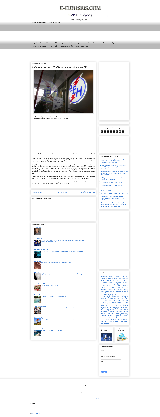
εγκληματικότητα (113, 297)
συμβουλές (124, 310)
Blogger (97, 398)
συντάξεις (118, 313)
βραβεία (125, 295)
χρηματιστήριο (105, 323)
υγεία (112, 319)
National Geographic (114, 276)
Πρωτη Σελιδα (38, 238)
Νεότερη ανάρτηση (38, 192)
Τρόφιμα (110, 289)
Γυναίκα (110, 283)
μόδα (109, 303)
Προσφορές (53, 46)
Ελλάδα (117, 285)
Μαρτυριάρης (38, 261)
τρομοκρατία (105, 319)
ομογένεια (104, 305)
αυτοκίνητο (107, 295)
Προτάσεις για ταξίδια (39, 46)
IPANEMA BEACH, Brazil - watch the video (51, 330)
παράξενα (113, 305)
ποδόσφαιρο (114, 308)
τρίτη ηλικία (124, 317)
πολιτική (124, 307)
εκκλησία (125, 297)
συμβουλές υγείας (122, 311)
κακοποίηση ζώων (106, 300)
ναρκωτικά (115, 303)
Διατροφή (117, 283)
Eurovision (104, 276)
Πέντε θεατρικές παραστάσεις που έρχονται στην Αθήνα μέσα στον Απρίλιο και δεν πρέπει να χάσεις (114, 166)
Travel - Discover (39, 295)
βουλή (120, 295)
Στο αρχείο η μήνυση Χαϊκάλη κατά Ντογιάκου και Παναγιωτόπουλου (58, 307)
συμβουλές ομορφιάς (107, 311)
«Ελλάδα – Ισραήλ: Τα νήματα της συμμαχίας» (114, 193)
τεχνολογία (118, 315)
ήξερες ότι (108, 291)
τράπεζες (115, 317)
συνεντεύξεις (110, 313)
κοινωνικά (116, 300)
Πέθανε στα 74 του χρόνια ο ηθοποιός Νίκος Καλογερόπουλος (56, 229)
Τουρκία (103, 289)
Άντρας (103, 280)
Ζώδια (71, 43)
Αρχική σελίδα (37, 43)
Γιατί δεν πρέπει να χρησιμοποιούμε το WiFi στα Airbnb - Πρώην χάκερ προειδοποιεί (62, 251)
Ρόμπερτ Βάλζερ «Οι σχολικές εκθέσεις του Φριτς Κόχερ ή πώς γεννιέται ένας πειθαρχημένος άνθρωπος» (113, 160)
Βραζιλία (125, 280)
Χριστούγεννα (118, 289)
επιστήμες (113, 298)
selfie (109, 278)
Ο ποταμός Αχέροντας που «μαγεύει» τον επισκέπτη (54, 296)
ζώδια (126, 298)
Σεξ (113, 287)
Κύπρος (108, 287)
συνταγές (124, 313)
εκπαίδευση (105, 298)
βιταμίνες (115, 295)
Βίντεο (118, 280)
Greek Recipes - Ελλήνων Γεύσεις (43, 283)
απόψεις (113, 293)
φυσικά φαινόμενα (121, 319)
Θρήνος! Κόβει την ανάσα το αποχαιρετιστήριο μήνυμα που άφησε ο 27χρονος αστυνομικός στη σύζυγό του (114, 173)
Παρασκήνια (37, 227)
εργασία (120, 298)
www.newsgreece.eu (40, 306)
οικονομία (123, 302)
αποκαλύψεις (105, 293)
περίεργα (124, 305)
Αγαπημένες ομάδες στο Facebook (88, 43)
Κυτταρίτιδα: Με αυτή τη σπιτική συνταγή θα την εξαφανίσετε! (56, 262)
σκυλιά (111, 310)
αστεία (119, 293)
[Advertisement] (64, 54)
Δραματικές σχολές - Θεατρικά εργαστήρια (74, 46)
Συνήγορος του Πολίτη (122, 287)
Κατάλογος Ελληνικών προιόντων (114, 43)
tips (127, 278)
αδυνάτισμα (117, 291)
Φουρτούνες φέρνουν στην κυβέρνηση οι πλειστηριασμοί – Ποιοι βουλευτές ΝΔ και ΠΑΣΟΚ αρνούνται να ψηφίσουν (113, 198)
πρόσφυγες (105, 310)
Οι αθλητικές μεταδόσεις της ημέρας (111, 182)
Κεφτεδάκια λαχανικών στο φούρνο (49, 285)
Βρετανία (104, 283)
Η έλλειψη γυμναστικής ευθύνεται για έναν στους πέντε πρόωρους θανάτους (60, 319)
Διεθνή (125, 282)
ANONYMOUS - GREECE (41, 250)
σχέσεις (103, 315)
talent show (122, 278)
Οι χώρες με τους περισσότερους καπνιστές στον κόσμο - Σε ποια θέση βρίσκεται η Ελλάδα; (63, 274)
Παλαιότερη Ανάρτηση (87, 192)
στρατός (117, 310)
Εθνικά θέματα (106, 285)
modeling (104, 278)
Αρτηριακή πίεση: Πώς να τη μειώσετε (112, 185)
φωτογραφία (124, 321)
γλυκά (103, 297)
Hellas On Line (38, 317)
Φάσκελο (36, 272)
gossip (125, 276)
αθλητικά (125, 291)
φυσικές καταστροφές (109, 321)
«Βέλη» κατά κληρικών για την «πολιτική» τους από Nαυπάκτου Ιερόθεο (114, 178)
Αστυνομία (110, 280)
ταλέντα (110, 315)
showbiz (115, 278)
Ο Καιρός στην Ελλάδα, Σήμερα (55, 43)
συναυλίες (103, 313)
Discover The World (39, 328)
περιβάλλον (105, 308)
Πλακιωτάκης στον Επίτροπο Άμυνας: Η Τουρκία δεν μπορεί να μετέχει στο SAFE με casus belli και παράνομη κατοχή (113, 204)
